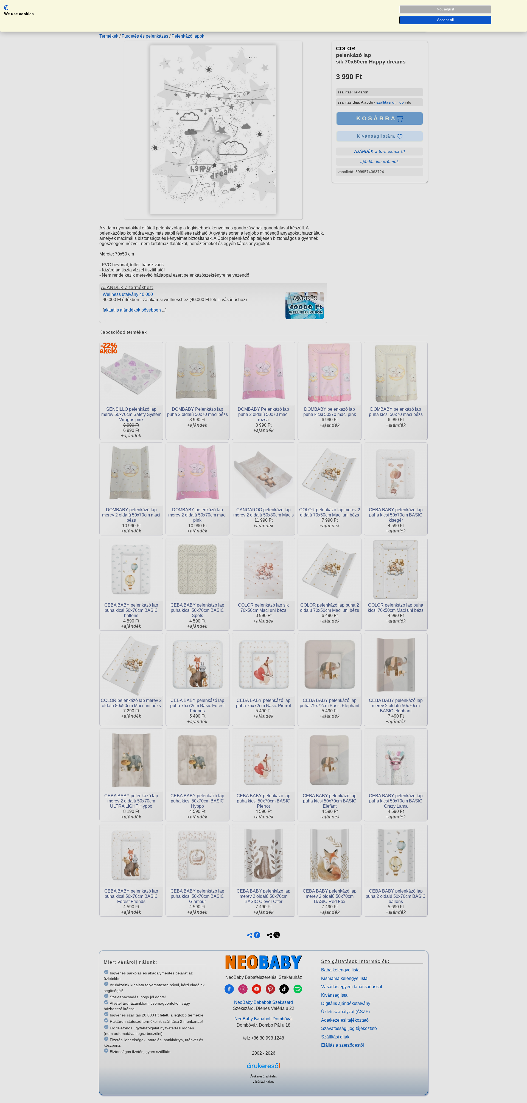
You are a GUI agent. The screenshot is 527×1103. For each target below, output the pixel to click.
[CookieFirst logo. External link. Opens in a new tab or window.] (6, 7)
